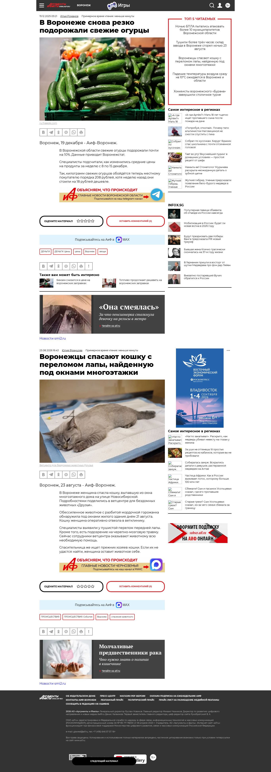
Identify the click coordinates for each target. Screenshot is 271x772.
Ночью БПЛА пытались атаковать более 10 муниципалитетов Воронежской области (199, 30)
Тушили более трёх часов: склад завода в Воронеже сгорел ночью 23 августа (200, 46)
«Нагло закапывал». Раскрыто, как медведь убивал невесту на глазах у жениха (207, 439)
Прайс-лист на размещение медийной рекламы (189, 700)
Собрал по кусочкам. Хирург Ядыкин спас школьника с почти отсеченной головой (208, 144)
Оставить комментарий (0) (135, 221)
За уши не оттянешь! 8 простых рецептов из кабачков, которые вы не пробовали (208, 452)
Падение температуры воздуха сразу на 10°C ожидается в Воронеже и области (200, 77)
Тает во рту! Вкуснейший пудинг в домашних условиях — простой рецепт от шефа (206, 157)
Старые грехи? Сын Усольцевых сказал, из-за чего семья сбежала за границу (207, 505)
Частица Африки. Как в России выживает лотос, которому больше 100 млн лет (207, 478)
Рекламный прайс (112, 700)
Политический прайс (141, 700)
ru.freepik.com (48, 123)
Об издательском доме (80, 696)
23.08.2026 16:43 (49, 350)
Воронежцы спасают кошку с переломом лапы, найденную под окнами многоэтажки (199, 61)
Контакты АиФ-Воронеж (81, 700)
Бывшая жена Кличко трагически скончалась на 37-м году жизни (204, 251)
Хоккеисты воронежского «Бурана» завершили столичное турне (200, 93)
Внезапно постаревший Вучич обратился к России (203, 277)
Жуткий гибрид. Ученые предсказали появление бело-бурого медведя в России (208, 183)
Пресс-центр (107, 696)
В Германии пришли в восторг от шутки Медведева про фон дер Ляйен (207, 264)
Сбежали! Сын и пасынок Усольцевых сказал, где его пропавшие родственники (208, 491)
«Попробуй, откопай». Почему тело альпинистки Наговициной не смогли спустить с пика (207, 131)
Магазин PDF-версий (132, 696)
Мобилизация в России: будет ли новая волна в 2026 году (204, 224)
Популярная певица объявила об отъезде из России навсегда (203, 211)
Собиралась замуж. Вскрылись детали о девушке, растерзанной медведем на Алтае (205, 465)
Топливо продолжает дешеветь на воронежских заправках (140, 282)
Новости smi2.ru (52, 338)
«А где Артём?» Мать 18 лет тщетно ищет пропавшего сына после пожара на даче (206, 118)
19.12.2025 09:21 (48, 16)
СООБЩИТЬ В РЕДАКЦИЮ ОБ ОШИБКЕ (87, 704)
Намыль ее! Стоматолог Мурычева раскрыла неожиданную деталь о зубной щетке (206, 170)
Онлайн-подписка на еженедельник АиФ (175, 696)
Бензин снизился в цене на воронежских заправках (73, 282)
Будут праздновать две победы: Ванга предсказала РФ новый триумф (203, 239)
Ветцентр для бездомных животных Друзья (66, 465)
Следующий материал (104, 761)
